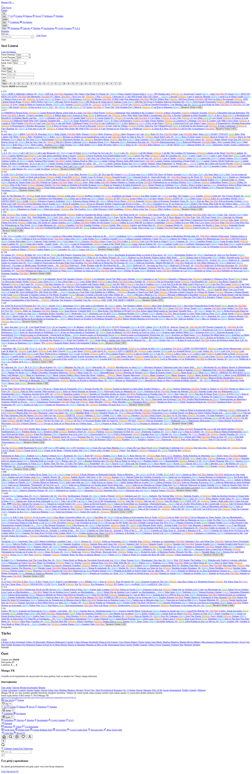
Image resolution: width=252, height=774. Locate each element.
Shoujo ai (72, 645)
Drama (101, 642)
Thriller (136, 645)
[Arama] (10, 736)
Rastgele (5, 31)
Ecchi (108, 642)
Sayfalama (11, 52)
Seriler (5, 19)
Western (196, 645)
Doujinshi (93, 642)
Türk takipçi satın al (21, 697)
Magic (159, 642)
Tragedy (144, 645)
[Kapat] (3, 741)
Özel (3, 71)
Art (34, 642)
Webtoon (188, 645)
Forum (4, 10)
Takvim (15, 687)
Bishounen (60, 642)
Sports (129, 645)
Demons (84, 642)
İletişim (41, 687)
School (46, 645)
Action (12, 642)
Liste (3, 52)
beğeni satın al (50, 697)
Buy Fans (71, 697)
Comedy (70, 642)
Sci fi (52, 645)
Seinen (39, 645)
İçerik (4, 25)
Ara (3, 80)
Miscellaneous (208, 642)
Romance (17, 645)
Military (198, 642)
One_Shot (95, 690)
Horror (141, 642)
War (182, 645)
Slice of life (102, 645)
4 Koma (5, 642)
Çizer (3, 77)
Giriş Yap (5, 771)
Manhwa (175, 642)
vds (75, 697)
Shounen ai (91, 645)
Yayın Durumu (8, 54)
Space (123, 645)
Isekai (148, 642)
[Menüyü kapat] (2, 5)
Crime (77, 642)
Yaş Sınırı (5, 60)
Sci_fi (126, 690)
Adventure (21, 642)
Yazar (3, 74)
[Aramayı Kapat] (2, 36)
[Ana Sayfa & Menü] (4, 736)
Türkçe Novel (155, 645)
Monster (219, 642)
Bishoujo (50, 642)
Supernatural (114, 645)
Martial (183, 642)
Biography (41, 642)
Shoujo (64, 645)
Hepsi (4, 84)
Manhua (167, 642)
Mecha (190, 642)
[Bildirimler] (23, 736)
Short (58, 645)
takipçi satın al (32, 697)
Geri (4, 16)
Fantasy (115, 642)
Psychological (29, 645)
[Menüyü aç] (13, 3)
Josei (153, 642)
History (134, 642)
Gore (121, 642)
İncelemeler (32, 687)
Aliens (29, 642)
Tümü (4, 639)
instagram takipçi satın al (61, 697)
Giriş (3, 7)
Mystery (235, 642)
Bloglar (23, 687)
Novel (242, 642)
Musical (227, 642)
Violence (175, 645)
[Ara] (33, 36)
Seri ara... (5, 34)
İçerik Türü (6, 63)
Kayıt (8, 7)
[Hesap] (30, 736)
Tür (3, 13)
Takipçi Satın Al (40, 697)
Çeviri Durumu (8, 57)
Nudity (9, 645)
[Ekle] (17, 736)
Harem (127, 642)
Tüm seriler (6, 687)
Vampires (166, 645)
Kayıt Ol (14, 771)
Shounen (81, 645)
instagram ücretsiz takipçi (8, 697)
